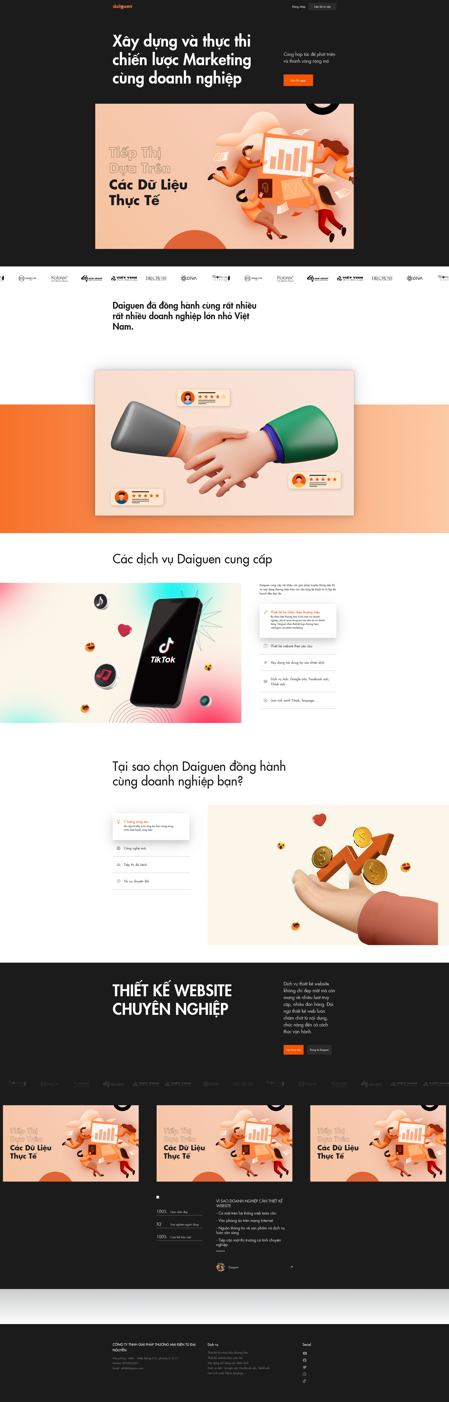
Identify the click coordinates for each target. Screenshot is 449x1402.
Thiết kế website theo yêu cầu (291, 645)
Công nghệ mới (135, 848)
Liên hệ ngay (298, 80)
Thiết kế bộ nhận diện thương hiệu (295, 611)
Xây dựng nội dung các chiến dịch (228, 1363)
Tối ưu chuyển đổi (136, 881)
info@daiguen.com (132, 1368)
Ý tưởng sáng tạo (136, 821)
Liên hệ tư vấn (322, 6)
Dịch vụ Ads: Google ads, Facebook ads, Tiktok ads (300, 681)
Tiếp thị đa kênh (135, 864)
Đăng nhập (299, 6)
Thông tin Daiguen (319, 1049)
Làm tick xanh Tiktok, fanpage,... (294, 700)
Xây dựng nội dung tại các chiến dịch (297, 662)
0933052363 (130, 1363)
